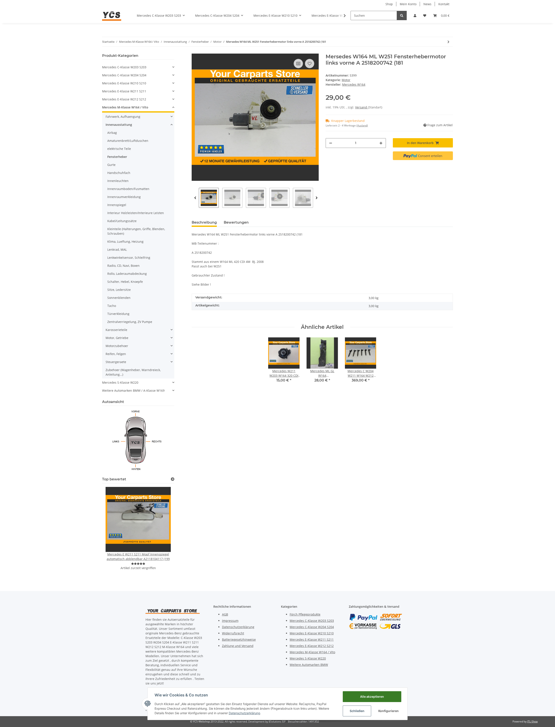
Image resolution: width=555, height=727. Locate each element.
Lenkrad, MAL (117, 249)
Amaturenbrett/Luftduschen (127, 141)
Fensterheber (117, 157)
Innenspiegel (116, 205)
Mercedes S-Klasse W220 (120, 382)
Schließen (357, 711)
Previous (195, 198)
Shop (389, 4)
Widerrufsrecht (233, 633)
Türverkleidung (118, 314)
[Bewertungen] (138, 563)
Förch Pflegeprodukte (305, 614)
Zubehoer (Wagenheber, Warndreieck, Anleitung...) (133, 372)
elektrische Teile (119, 149)
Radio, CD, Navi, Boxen (123, 266)
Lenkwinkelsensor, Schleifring (128, 257)
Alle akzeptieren (372, 696)
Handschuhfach (118, 173)
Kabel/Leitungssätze (122, 221)
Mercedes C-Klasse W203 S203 (124, 67)
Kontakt (443, 4)
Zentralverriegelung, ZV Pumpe (129, 322)
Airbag (112, 133)
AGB (225, 614)
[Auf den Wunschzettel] (309, 63)
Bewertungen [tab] (236, 222)
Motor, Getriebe (117, 338)
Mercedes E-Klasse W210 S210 (124, 83)
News (427, 4)
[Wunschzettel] (425, 15)
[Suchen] (402, 15)
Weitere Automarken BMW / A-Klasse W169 (133, 390)
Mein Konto (408, 4)
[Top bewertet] (172, 479)
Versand (361, 107)
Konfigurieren (388, 711)
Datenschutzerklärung (238, 627)
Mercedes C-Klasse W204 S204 (124, 75)
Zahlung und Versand (237, 646)
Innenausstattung (119, 125)
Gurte (111, 165)
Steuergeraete (116, 362)
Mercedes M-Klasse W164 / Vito (125, 107)
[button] (415, 15)
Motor (346, 80)
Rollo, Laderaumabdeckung (127, 274)
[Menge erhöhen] (381, 143)
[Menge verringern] (330, 143)
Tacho (111, 306)
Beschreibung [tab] (204, 222)
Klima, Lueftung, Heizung (125, 241)
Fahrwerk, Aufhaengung (123, 117)
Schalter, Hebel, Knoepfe (125, 282)
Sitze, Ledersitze (119, 290)
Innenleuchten (118, 181)
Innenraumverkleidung (124, 197)
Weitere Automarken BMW (309, 665)
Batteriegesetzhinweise (239, 639)
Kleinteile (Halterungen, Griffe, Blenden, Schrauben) (136, 231)
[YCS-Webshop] (111, 15)
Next (316, 198)
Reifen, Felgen (116, 354)
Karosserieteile (116, 330)
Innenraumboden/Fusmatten (128, 189)
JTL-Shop (532, 721)
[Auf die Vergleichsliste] (298, 63)
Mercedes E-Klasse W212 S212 (124, 99)
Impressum (230, 621)
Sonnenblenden (119, 298)
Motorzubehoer (117, 346)
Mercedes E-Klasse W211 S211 (124, 91)
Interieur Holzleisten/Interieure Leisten (135, 213)
